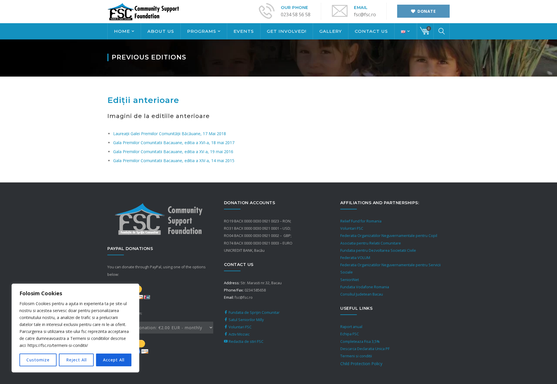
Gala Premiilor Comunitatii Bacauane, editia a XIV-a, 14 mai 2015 (173, 160)
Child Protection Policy (361, 363)
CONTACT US (371, 31)
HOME (122, 31)
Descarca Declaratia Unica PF (365, 348)
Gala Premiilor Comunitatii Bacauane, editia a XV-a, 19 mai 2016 (173, 151)
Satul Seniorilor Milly (246, 319)
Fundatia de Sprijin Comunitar (254, 312)
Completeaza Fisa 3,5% (360, 341)
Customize (38, 360)
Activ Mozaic (238, 334)
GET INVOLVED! (286, 31)
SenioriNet (349, 279)
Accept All (113, 360)
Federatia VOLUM (355, 257)
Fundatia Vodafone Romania (364, 287)
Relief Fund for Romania (360, 221)
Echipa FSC (349, 334)
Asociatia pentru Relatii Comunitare (370, 243)
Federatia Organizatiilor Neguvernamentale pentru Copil (388, 235)
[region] (75, 328)
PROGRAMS (201, 31)
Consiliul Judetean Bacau (361, 294)
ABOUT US (160, 31)
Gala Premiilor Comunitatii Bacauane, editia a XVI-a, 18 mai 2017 (173, 142)
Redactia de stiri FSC (245, 341)
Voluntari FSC (240, 327)
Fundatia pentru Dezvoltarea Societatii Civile (378, 250)
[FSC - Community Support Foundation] (143, 11)
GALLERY (330, 31)
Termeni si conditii (356, 356)
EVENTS (244, 31)
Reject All (76, 360)
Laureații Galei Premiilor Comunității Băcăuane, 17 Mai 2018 (169, 133)
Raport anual (351, 326)
